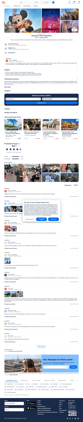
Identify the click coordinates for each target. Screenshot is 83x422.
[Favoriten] (69, 2)
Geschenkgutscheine (63, 410)
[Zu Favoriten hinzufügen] (20, 120)
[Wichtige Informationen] (77, 112)
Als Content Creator (72, 405)
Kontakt (38, 402)
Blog (60, 406)
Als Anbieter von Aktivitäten (71, 403)
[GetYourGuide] (3, 2)
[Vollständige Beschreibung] (77, 79)
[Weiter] (78, 129)
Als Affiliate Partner (72, 407)
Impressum (39, 404)
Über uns (61, 402)
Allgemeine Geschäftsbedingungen (43, 410)
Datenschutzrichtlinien (14, 374)
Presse (60, 408)
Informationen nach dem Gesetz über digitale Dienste (47, 412)
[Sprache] (74, 2)
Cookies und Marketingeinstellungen (44, 408)
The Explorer (61, 412)
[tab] (11, 380)
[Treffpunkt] (77, 109)
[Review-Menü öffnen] (77, 191)
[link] (13, 129)
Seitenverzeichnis (40, 414)
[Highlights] (77, 70)
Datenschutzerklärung (41, 406)
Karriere (60, 404)
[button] (41, 37)
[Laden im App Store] (31, 408)
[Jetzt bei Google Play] (31, 403)
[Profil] (79, 2)
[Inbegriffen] (77, 91)
